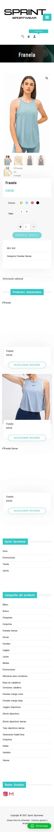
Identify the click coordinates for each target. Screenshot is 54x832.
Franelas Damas (24, 256)
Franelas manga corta (13, 694)
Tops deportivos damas (14, 728)
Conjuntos (7, 624)
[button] (46, 78)
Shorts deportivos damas (14, 721)
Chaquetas (7, 618)
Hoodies (6, 644)
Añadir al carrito (27, 235)
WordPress (26, 823)
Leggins (6, 650)
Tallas (10, 214)
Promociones (9, 558)
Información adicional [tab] (13, 279)
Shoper (10, 820)
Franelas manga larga (13, 701)
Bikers (5, 605)
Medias (6, 663)
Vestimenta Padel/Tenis (13, 734)
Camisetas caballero (12, 688)
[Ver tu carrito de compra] (28, 37)
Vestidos (7, 752)
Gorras (6, 637)
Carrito (6, 571)
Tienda (6, 564)
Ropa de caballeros (12, 683)
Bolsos (6, 611)
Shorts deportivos (11, 714)
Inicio (5, 551)
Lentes (6, 657)
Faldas (5, 746)
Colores (11, 203)
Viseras (6, 760)
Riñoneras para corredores (15, 676)
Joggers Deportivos (12, 707)
